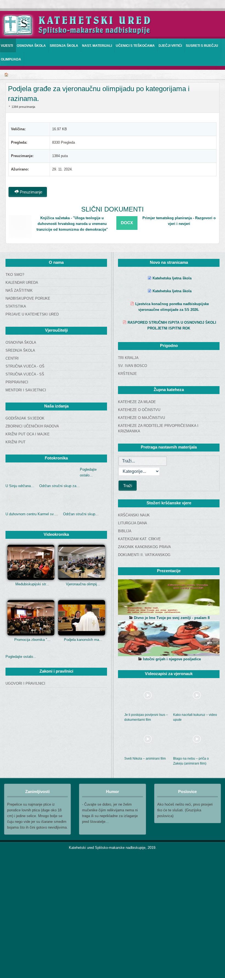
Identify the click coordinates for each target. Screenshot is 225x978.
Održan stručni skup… (81, 514)
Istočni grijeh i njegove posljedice (172, 659)
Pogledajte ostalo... (20, 657)
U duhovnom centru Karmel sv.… (31, 514)
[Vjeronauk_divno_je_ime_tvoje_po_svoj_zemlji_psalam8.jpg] (169, 597)
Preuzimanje (30, 192)
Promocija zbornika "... (32, 640)
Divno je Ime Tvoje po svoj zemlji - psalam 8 (172, 618)
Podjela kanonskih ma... (83, 640)
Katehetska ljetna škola (172, 278)
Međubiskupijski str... (32, 584)
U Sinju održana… (19, 486)
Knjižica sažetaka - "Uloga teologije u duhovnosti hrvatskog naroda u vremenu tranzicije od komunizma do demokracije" (72, 224)
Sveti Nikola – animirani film (145, 758)
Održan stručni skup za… (59, 486)
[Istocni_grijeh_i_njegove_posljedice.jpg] (169, 638)
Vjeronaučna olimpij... (83, 584)
